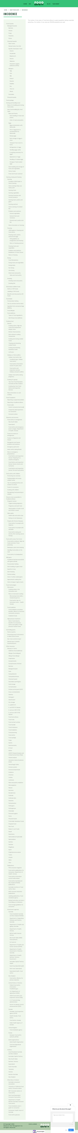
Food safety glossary (14, 1114)
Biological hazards (12, 26)
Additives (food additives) (15, 650)
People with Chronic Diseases (15, 521)
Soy (11, 86)
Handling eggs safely (15, 150)
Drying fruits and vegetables (16, 262)
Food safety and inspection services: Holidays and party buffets (17, 370)
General (9, 323)
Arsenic (12, 51)
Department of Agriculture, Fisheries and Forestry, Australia (17, 920)
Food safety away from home (14, 539)
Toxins (10, 855)
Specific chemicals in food (15, 48)
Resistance (11, 834)
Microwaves (10, 587)
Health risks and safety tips (16, 515)
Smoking (9, 278)
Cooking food (9, 321)
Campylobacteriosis (14, 676)
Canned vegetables (15, 213)
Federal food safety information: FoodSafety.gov (15, 986)
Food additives (11, 313)
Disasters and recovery (12, 417)
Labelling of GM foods (13, 291)
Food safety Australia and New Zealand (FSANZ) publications (15, 882)
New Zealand (12, 976)
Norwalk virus (12, 793)
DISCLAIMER (33, 1124)
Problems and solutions (15, 211)
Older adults (10, 513)
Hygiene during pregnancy (15, 503)
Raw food (11, 826)
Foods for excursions (13, 487)
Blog (48, 4)
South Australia (13, 1066)
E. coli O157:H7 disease (14, 707)
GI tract (11, 748)
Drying (9, 258)
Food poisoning (13, 732)
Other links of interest (13, 1080)
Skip (66, 1129)
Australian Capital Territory (16, 1056)
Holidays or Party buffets (14, 355)
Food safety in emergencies (14, 419)
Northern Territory (13, 1061)
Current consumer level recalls (16, 407)
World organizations (14, 1040)
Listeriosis (11, 780)
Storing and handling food (13, 103)
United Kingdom (13, 1027)
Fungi (10, 33)
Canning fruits (12, 190)
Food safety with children (13, 473)
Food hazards (9, 23)
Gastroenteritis (13, 745)
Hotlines (9, 1049)
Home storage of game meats (15, 582)
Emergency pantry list (13, 447)
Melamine (12, 61)
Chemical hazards (12, 41)
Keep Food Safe (14, 10)
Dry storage (12, 702)
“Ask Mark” (56, 4)
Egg (11, 70)
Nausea (10, 787)
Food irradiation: (13, 730)
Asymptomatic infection (15, 663)
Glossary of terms (12, 648)
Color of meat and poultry (16, 120)
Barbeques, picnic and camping (15, 547)
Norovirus (11, 790)
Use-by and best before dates (15, 303)
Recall (10, 831)
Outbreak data (12, 798)
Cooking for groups (12, 379)
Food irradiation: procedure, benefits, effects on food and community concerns (16, 611)
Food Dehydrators (13, 260)
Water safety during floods (14, 449)
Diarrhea (11, 694)
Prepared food (12, 824)
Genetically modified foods (13, 286)
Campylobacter (13, 674)
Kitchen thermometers (14, 332)
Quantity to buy (11, 569)
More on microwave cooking (16, 593)
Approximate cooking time (14, 579)
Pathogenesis (12, 808)
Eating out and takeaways (15, 518)
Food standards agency (16, 1030)
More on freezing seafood (16, 243)
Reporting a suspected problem (15, 399)
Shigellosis (11, 847)
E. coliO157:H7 (12, 705)
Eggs (10, 123)
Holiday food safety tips (15, 357)
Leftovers (11, 352)
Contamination (12, 687)
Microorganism (12, 785)
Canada (10, 1009)
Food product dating (12, 301)
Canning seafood (13, 204)
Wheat (11, 91)
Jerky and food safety (15, 275)
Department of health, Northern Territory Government (16, 957)
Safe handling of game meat (14, 566)
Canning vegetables (14, 193)
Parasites (11, 35)
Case (10, 671)
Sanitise (11, 842)
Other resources (10, 646)
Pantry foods (12, 171)
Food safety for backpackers (15, 554)
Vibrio (10, 860)
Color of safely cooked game (14, 577)
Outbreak (11, 795)
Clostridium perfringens (15, 681)
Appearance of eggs (15, 157)
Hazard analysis (13, 757)
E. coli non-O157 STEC (14, 710)
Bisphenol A (13, 56)
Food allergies (11, 310)
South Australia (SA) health (17, 966)
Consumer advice (13, 414)
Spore (10, 849)
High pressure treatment (13, 618)
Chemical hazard (13, 679)
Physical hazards (11, 97)
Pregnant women (12, 501)
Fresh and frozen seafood (15, 173)
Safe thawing (10, 571)
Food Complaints (10, 397)
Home (25, 4)
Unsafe (10, 857)
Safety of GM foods (12, 289)
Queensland (12, 424)
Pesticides (11, 94)
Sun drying (11, 268)
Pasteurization (12, 803)
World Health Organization (16, 1042)
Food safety (12, 735)
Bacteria (11, 28)
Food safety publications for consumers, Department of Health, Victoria (16, 872)
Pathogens (11, 805)
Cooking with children (13, 489)
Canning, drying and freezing (13, 177)
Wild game (9, 557)
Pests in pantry (11, 632)
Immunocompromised (14, 769)
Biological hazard (13, 668)
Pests (10, 816)
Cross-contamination (14, 692)
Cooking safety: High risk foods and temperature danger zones (15, 327)
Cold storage (12, 684)
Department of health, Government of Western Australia (16, 950)
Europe (10, 1033)
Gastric (10, 743)
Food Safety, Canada (15, 1020)
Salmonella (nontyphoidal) (15, 836)
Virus (10, 862)
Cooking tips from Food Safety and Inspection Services (15, 388)
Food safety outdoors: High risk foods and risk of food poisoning (15, 543)
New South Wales (13, 422)
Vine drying (11, 270)
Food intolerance (13, 727)
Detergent (11, 697)
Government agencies (13, 909)
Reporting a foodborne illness (15, 402)
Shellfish (12, 83)
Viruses (10, 30)
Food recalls (10, 405)
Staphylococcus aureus (15, 852)
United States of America (15, 983)
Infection (11, 775)
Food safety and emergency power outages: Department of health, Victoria (16, 428)
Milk (11, 76)
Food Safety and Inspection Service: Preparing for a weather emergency (16, 457)
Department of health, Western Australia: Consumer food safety (16, 1101)
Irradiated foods (13, 616)
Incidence (11, 772)
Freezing (9, 228)
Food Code (11, 719)
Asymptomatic (12, 661)
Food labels (9, 298)
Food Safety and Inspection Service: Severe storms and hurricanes (16, 464)
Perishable (11, 811)
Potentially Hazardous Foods (16, 821)
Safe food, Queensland (16, 968)
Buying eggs (13, 136)
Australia (11, 911)
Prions (10, 38)
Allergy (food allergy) (14, 656)
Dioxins (12, 58)
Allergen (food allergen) (15, 653)
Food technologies (11, 585)
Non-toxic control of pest (14, 639)
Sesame (12, 81)
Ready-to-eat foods (14, 829)
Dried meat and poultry (15, 273)
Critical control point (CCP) (16, 689)
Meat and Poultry (13, 113)
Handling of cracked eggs (16, 159)
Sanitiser (11, 844)
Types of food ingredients (15, 315)
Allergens (11, 68)
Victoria (11, 1072)
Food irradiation (11, 607)
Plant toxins (12, 43)
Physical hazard (13, 818)
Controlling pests (10, 629)
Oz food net (13, 942)
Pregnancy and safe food (15, 506)
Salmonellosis (12, 839)
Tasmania (11, 1069)
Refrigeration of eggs (15, 147)
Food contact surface (14, 722)
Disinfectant (12, 699)
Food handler (12, 724)
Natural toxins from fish (15, 46)
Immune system (13, 767)
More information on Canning (16, 225)
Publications (10, 865)
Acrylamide (12, 53)
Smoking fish (12, 283)
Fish (11, 73)
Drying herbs (12, 265)
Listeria (10, 777)
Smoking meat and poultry (15, 280)
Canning (9, 179)
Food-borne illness (13, 717)
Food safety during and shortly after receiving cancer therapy (16, 533)
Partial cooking (11, 574)
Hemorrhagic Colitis (14, 764)
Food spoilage (10, 100)
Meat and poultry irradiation (16, 782)
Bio (30, 4)
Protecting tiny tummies (13, 476)
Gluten (10, 750)
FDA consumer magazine (15, 867)
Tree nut (12, 89)
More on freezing (13, 255)
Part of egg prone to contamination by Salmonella (15, 131)
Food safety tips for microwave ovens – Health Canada (17, 602)
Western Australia (13, 1074)
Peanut (11, 78)
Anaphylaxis (12, 658)
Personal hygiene (13, 813)
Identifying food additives (15, 318)
